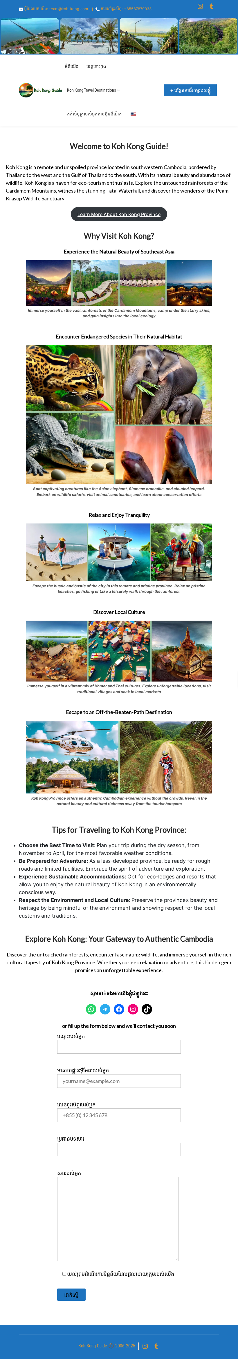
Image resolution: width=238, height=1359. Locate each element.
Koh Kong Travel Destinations (91, 90)
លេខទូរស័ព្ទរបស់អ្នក (76, 1104)
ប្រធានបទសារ (70, 1138)
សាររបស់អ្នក (69, 1173)
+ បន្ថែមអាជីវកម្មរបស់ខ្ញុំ (190, 90)
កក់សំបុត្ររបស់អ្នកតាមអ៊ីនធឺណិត (94, 114)
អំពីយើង (72, 66)
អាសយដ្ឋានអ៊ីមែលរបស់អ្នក (83, 1070)
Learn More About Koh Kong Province (119, 214)
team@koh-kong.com (68, 8)
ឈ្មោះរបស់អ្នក (71, 1036)
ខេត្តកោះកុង (96, 66)
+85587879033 (138, 8)
